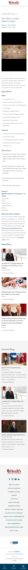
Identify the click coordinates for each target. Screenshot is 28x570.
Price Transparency (14, 523)
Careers (14, 495)
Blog (5, 13)
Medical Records (14, 502)
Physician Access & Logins (14, 520)
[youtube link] (15, 479)
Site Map (14, 560)
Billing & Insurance (14, 488)
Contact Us (14, 499)
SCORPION (17, 551)
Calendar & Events (14, 492)
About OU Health (14, 484)
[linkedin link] (18, 479)
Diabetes (13, 25)
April (13, 13)
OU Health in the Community (14, 513)
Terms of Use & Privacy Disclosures (14, 558)
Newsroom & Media (14, 506)
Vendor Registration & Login (14, 527)
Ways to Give (14, 530)
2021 (9, 13)
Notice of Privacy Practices (14, 509)
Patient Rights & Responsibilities (14, 516)
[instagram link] (12, 479)
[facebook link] (9, 479)
